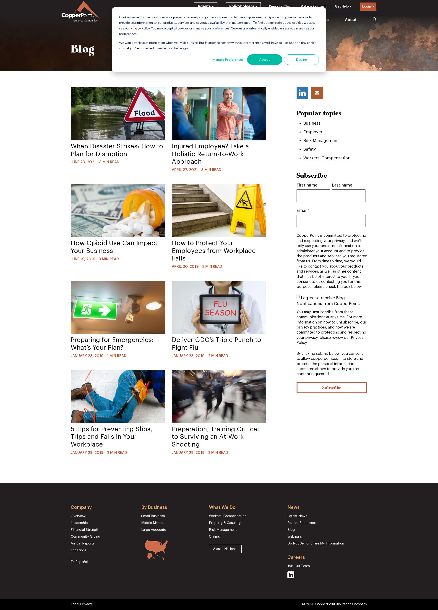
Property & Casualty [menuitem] (225, 523)
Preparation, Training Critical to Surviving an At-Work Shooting (215, 437)
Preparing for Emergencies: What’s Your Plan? (112, 344)
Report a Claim (280, 6)
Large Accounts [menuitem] (153, 529)
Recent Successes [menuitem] (302, 523)
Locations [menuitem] (78, 550)
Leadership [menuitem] (79, 523)
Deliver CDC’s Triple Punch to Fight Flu (216, 344)
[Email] (317, 93)
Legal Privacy (81, 604)
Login (366, 6)
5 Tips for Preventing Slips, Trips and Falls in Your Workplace (111, 437)
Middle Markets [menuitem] (153, 523)
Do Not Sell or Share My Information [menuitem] (315, 543)
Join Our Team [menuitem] (298, 566)
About (351, 20)
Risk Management (321, 141)
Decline (301, 59)
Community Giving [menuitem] (85, 536)
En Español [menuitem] (79, 562)
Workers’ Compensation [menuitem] (227, 516)
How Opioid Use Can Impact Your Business (114, 247)
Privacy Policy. (140, 28)
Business (312, 123)
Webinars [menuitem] (294, 536)
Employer (312, 132)
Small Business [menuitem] (153, 516)
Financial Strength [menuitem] (85, 529)
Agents (204, 6)
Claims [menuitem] (214, 536)
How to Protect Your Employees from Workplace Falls (214, 251)
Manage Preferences (227, 59)
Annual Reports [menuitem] (83, 543)
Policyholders (241, 6)
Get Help (342, 6)
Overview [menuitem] (78, 516)
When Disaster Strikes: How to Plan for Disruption (117, 150)
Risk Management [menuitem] (223, 529)
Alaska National (225, 549)
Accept (264, 59)
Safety (309, 149)
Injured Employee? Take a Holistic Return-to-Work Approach (210, 154)
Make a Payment (313, 6)
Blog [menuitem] (291, 529)
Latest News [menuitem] (297, 516)
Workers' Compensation (326, 158)
